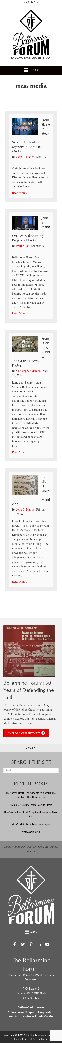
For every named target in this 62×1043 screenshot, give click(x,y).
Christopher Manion (28, 371)
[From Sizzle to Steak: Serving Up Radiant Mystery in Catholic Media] (25, 126)
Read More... (20, 193)
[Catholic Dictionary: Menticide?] (25, 484)
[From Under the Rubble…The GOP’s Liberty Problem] (25, 344)
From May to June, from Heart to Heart (31, 804)
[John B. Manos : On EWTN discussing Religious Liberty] (25, 222)
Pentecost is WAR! (31, 832)
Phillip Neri (23, 246)
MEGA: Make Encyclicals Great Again (31, 824)
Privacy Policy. (40, 1039)
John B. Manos (25, 157)
